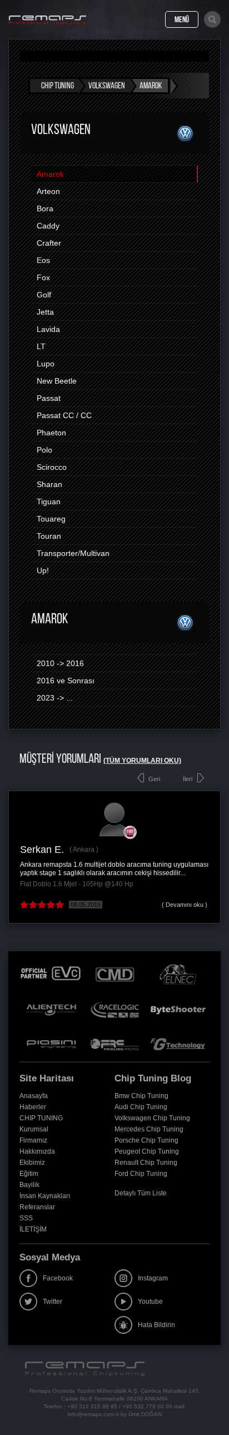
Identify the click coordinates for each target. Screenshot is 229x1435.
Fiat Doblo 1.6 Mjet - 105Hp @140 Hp (76, 884)
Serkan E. (42, 849)
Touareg (51, 518)
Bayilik (29, 1185)
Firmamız (33, 1140)
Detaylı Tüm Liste (140, 1193)
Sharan (49, 484)
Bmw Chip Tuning (141, 1096)
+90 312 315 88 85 (92, 1406)
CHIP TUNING (41, 1118)
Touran (49, 536)
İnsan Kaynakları (44, 1196)
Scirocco (52, 467)
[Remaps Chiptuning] (47, 20)
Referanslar (37, 1207)
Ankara (83, 849)
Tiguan (49, 501)
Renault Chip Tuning (145, 1162)
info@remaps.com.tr (93, 1414)
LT (41, 346)
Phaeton (51, 432)
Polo (44, 449)
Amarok (50, 174)
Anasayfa (33, 1096)
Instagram (153, 1278)
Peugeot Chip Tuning (146, 1151)
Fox (43, 277)
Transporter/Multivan (73, 553)
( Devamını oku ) (184, 904)
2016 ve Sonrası (65, 680)
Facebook (58, 1278)
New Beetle (57, 380)
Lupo (45, 363)
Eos (43, 260)
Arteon (48, 191)
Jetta (45, 311)
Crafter (49, 243)
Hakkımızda (37, 1151)
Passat (49, 398)
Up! (43, 570)
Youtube (150, 1301)
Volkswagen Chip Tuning (152, 1118)
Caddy (48, 225)
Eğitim (28, 1174)
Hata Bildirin (156, 1325)
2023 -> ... (55, 697)
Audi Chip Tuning (140, 1107)
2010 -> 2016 (60, 663)
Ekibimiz (32, 1162)
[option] (114, 857)
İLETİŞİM (33, 1229)
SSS (26, 1218)
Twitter (52, 1301)
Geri (154, 779)
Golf (44, 294)
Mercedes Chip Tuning (148, 1129)
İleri (187, 779)
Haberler (32, 1107)
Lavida (48, 329)
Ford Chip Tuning (140, 1174)
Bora (45, 208)
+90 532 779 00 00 (147, 1406)
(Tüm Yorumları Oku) (142, 760)
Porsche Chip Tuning (146, 1140)
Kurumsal (33, 1129)
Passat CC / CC (64, 415)
